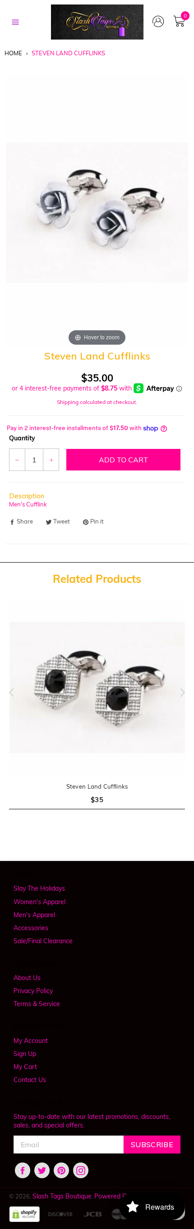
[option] (97, 710)
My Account (31, 1041)
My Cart (25, 1067)
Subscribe (152, 1144)
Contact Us (30, 1080)
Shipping (68, 402)
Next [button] (184, 692)
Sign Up (25, 1054)
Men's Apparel (34, 915)
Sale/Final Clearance (43, 941)
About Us (27, 978)
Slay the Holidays (39, 888)
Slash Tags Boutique (62, 1196)
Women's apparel (39, 902)
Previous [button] (9, 692)
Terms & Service (37, 1004)
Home (13, 53)
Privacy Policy (33, 991)
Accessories (31, 928)
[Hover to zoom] (97, 211)
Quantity (22, 438)
